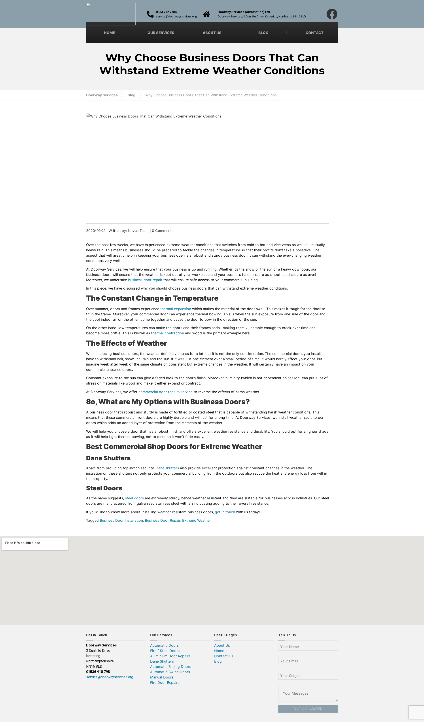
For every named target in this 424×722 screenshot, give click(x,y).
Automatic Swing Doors (170, 672)
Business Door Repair (162, 520)
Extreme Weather (196, 520)
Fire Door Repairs (164, 682)
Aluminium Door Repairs (170, 656)
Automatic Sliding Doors (170, 666)
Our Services (161, 32)
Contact (315, 32)
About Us (212, 32)
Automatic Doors (164, 645)
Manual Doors (161, 677)
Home (109, 32)
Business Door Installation (121, 520)
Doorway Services (102, 95)
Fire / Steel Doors (165, 650)
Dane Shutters (162, 661)
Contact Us (223, 656)
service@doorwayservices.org (109, 677)
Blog (263, 32)
